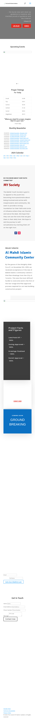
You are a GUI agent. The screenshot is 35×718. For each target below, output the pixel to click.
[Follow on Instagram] (19, 233)
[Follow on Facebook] (15, 233)
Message (5, 616)
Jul (24, 155)
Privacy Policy (7, 713)
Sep (4, 157)
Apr (14, 155)
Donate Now (17, 401)
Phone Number (7, 610)
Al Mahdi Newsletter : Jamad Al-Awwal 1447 (20, 140)
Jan (4, 155)
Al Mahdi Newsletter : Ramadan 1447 (18, 133)
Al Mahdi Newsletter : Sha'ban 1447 (18, 134)
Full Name (6, 578)
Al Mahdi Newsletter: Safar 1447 (17, 145)
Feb (8, 155)
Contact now (10, 619)
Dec (15, 157)
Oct (8, 157)
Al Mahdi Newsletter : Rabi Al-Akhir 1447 (19, 138)
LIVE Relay (16, 25)
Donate (26, 25)
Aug (27, 155)
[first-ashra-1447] (17, 52)
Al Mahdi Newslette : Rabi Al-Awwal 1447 (19, 143)
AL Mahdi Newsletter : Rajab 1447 (18, 136)
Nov (11, 157)
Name (5, 603)
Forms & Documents (9, 711)
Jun (21, 155)
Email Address (7, 607)
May (18, 155)
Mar (11, 155)
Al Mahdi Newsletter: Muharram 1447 (18, 146)
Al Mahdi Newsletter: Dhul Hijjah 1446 (19, 148)
